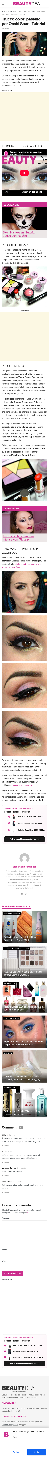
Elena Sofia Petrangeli (24, 866)
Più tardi (16, 1452)
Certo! (36, 1452)
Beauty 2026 (12, 11)
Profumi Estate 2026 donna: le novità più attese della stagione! (23, 1008)
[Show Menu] (3, 4)
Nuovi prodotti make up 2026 (16, 948)
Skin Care (8, 1053)
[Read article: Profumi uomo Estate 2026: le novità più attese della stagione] (24, 1101)
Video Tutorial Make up (26, 11)
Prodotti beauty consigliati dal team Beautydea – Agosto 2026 (20, 938)
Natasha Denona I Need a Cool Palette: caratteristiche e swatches (23, 973)
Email (4, 1261)
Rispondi (7, 1146)
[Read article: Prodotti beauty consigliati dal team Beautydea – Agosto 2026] (24, 927)
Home (4, 11)
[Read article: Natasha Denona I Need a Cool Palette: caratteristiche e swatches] (24, 962)
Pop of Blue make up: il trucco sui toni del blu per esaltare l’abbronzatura (23, 1043)
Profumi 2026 (9, 983)
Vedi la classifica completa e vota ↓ (24, 839)
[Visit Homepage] (26, 3)
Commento (7, 1218)
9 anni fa (12, 1135)
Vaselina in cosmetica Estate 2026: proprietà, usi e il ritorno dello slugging (22, 1078)
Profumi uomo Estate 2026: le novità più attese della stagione (23, 1112)
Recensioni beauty (12, 914)
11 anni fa (22, 1168)
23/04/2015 (6, 28)
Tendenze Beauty (11, 1018)
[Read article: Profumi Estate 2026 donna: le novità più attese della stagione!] (24, 997)
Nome (4, 1249)
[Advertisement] (24, 116)
